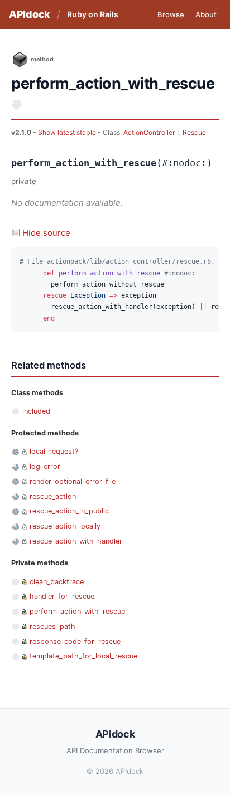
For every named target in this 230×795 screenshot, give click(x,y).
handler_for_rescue (62, 596)
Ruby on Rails (92, 14)
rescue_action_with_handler (76, 541)
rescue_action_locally (65, 526)
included (36, 411)
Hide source (46, 232)
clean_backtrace (57, 582)
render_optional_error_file (73, 481)
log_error (45, 466)
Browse (170, 14)
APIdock (29, 14)
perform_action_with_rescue (77, 611)
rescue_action (53, 496)
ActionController (149, 132)
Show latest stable (68, 132)
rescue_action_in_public (69, 511)
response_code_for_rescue (75, 641)
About (206, 14)
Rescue (194, 132)
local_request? (54, 451)
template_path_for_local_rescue (83, 656)
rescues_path (52, 626)
